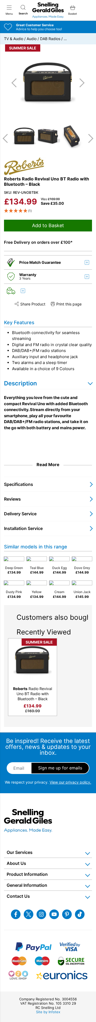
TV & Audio (13, 38)
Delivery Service (20, 513)
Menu (9, 13)
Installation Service (23, 528)
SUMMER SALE (22, 48)
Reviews (12, 499)
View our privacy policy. (70, 782)
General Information (27, 885)
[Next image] (80, 83)
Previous (7, 138)
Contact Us (18, 896)
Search (23, 13)
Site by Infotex (48, 1012)
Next (89, 138)
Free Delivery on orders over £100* (38, 242)
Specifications (18, 484)
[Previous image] (16, 83)
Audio (32, 38)
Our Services (20, 852)
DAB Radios (50, 38)
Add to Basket (48, 225)
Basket (72, 13)
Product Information (27, 874)
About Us (16, 863)
